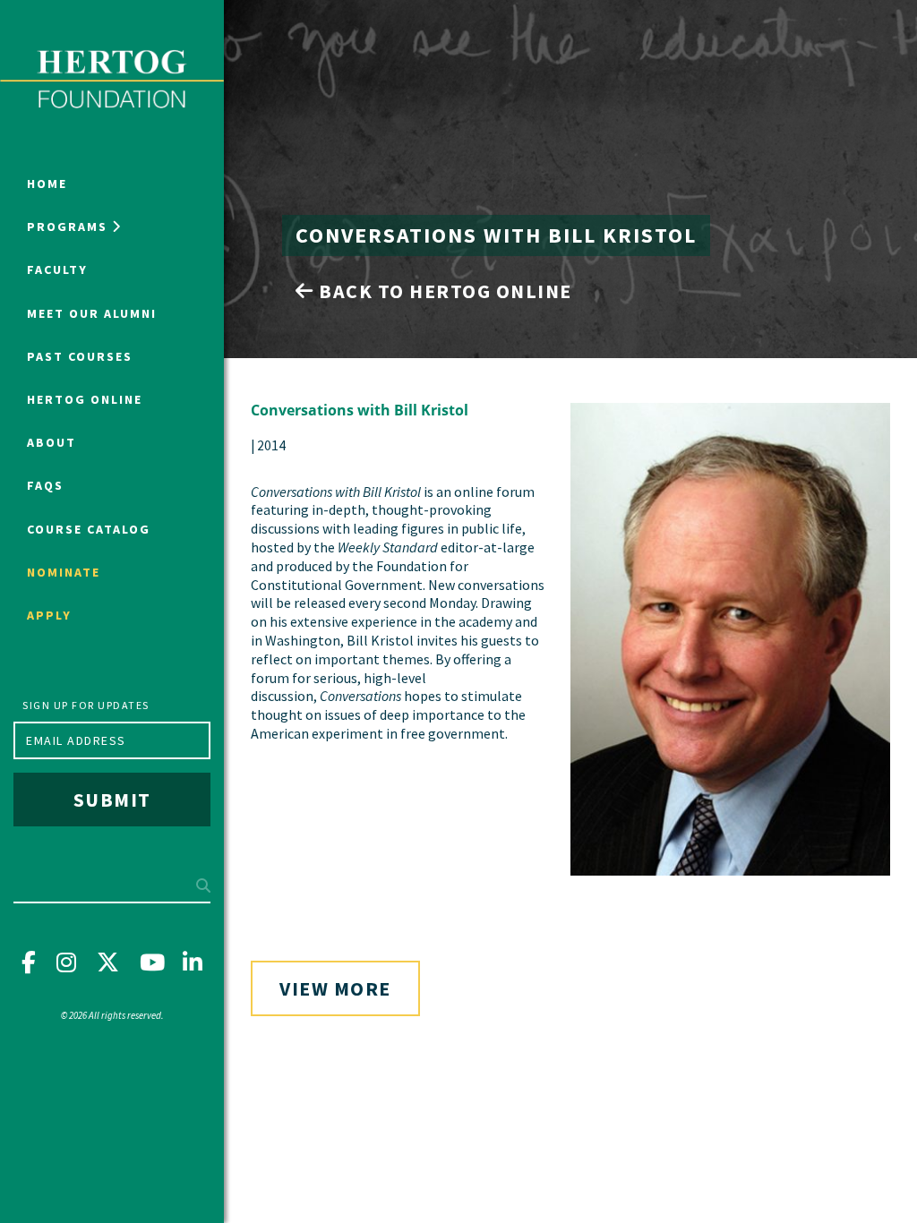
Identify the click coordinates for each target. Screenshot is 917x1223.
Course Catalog (88, 529)
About (51, 442)
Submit (112, 799)
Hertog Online (84, 399)
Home (47, 183)
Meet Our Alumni (92, 313)
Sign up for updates (86, 705)
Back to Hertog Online (443, 291)
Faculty (57, 269)
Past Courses (80, 356)
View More (335, 988)
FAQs (45, 485)
